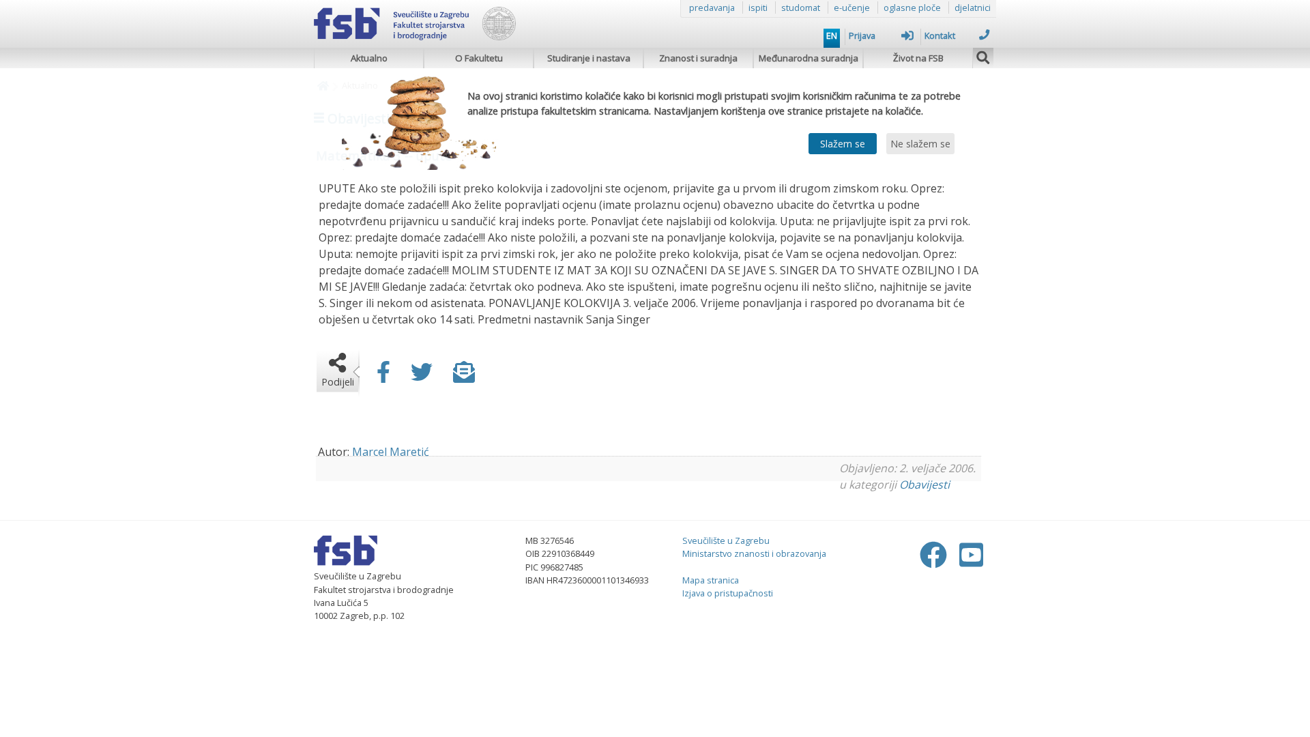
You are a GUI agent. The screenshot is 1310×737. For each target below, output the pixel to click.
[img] (983, 56)
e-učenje (852, 7)
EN (831, 35)
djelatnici (973, 7)
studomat (800, 7)
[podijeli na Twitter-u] (422, 376)
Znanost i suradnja (698, 58)
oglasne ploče (912, 7)
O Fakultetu (479, 58)
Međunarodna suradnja (808, 58)
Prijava (862, 35)
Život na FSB (918, 58)
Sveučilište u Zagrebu (726, 540)
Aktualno (369, 58)
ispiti (758, 7)
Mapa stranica (710, 580)
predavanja (712, 7)
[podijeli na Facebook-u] (383, 376)
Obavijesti (924, 484)
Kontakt (940, 35)
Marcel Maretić (390, 451)
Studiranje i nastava (588, 58)
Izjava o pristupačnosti (727, 593)
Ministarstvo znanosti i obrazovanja (754, 553)
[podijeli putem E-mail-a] (464, 376)
